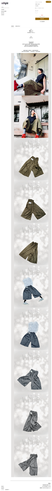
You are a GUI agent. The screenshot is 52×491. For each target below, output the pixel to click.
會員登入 (2, 486)
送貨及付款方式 (17, 26)
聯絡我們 (42, 18)
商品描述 (12, 26)
